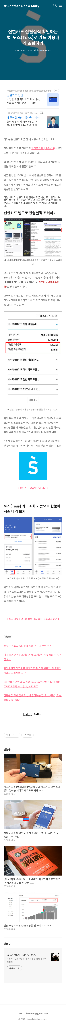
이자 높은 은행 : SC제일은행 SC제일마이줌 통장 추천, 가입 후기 (33, 657)
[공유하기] (13, 735)
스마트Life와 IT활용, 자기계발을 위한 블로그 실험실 (26, 960)
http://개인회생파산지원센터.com (22, 113)
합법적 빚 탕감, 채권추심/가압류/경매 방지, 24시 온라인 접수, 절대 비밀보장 (23, 123)
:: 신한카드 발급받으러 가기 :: (33, 488)
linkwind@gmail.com (37, 1013)
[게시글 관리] (17, 735)
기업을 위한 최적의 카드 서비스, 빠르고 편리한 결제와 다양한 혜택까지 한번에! (23, 100)
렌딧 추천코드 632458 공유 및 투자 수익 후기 (28, 646)
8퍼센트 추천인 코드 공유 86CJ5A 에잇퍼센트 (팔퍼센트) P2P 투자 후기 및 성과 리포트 (32, 684)
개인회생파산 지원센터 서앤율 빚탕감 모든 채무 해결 (23, 117)
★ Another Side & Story (19, 6)
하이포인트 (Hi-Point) (43, 148)
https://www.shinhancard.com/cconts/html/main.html (29, 90)
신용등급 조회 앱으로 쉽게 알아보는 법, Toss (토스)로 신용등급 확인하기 (33, 697)
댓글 (7, 944)
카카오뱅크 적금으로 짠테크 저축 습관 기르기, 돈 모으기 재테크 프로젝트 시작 (32, 670)
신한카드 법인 (15, 95)
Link (19, 1013)
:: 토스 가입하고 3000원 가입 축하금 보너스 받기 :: (33, 619)
